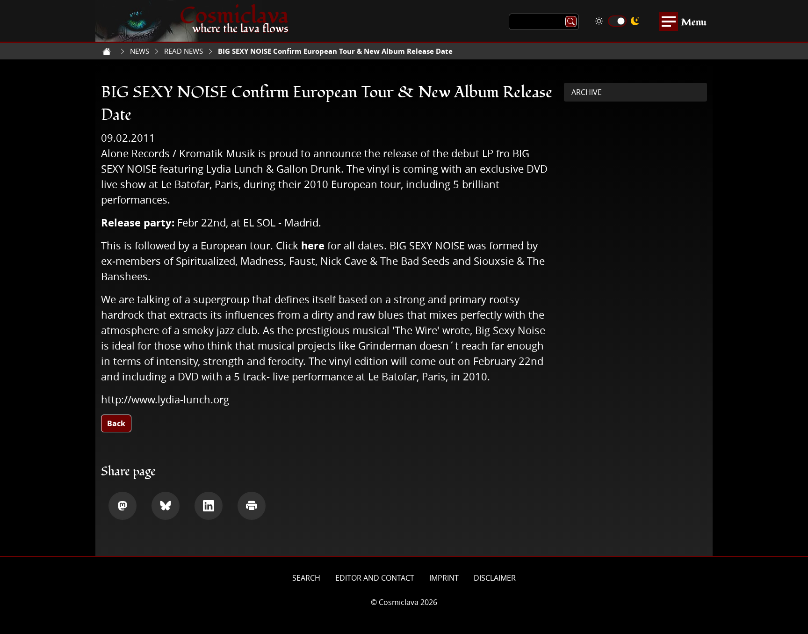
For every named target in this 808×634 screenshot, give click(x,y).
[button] (122, 506)
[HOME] (106, 51)
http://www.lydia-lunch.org (165, 399)
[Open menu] (668, 21)
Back (116, 423)
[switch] (617, 21)
